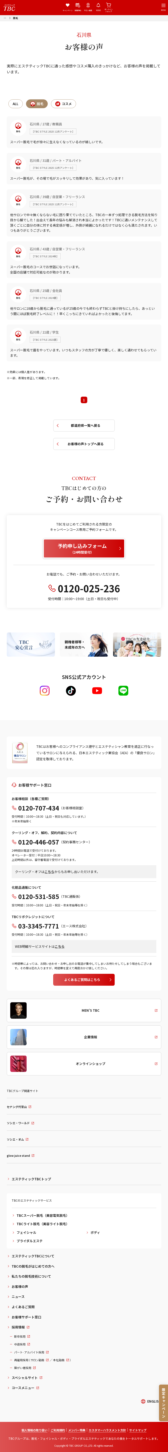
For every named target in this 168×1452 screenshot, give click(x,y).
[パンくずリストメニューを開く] (5, 17)
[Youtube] (97, 691)
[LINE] (123, 691)
